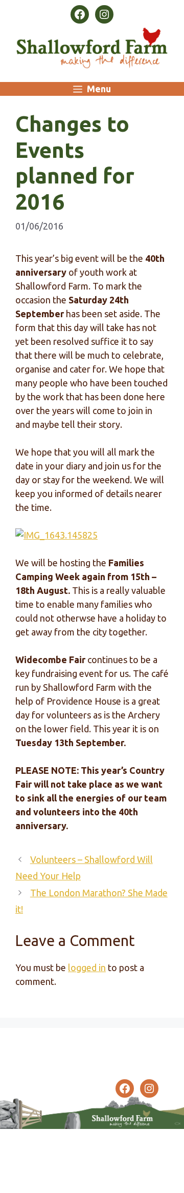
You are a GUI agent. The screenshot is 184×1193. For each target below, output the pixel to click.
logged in (87, 967)
